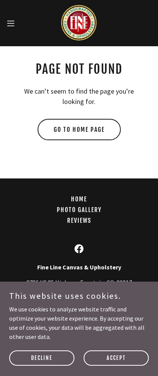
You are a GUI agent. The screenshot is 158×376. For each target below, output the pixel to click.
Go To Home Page (79, 129)
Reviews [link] (79, 220)
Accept (116, 358)
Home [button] (79, 199)
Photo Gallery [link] (79, 210)
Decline (42, 358)
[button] (14, 23)
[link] (79, 23)
